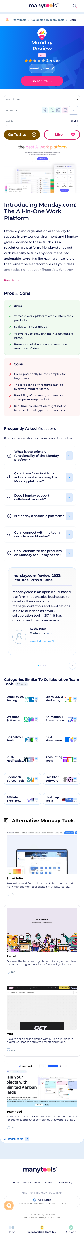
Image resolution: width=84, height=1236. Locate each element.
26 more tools (13, 1139)
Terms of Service (43, 1182)
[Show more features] (73, 110)
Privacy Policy (64, 1182)
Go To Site (42, 81)
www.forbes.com (40, 641)
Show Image (42, 175)
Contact (26, 1182)
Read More (11, 280)
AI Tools (56, 5)
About (15, 1182)
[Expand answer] (69, 455)
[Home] (8, 20)
